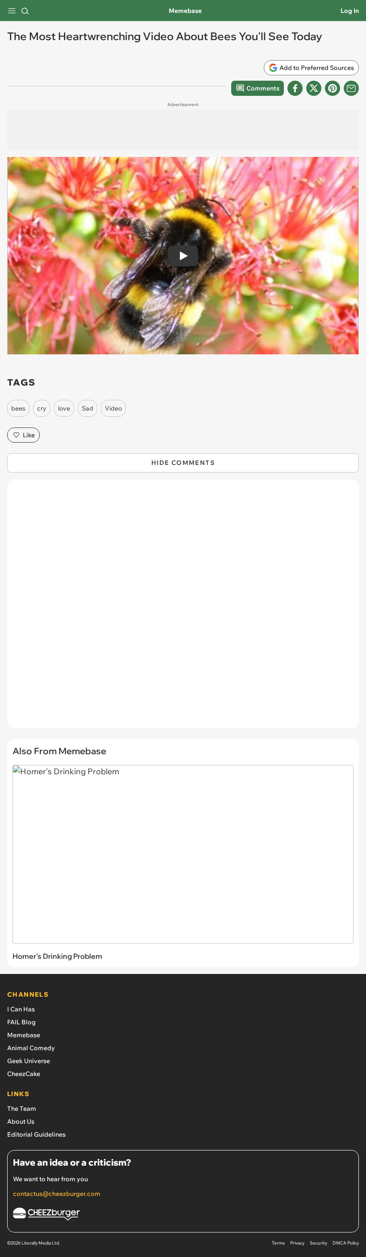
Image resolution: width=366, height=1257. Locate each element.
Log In (350, 11)
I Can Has (21, 1009)
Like (29, 435)
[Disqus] (183, 608)
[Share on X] (313, 88)
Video (113, 408)
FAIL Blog (21, 1022)
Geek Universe (28, 1061)
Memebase (185, 11)
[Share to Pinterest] (332, 88)
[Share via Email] (351, 88)
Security (318, 1243)
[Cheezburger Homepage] (183, 1215)
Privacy (297, 1243)
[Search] (25, 10)
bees (18, 408)
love (64, 408)
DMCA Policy (346, 1243)
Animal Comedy (31, 1048)
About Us (20, 1121)
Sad (87, 408)
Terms (278, 1243)
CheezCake (23, 1074)
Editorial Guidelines (36, 1134)
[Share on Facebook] (295, 88)
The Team (21, 1109)
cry (41, 408)
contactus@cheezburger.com (56, 1194)
